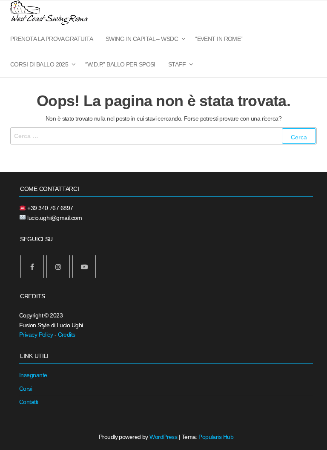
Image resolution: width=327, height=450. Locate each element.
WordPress (163, 436)
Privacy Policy (36, 334)
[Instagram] (58, 266)
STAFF (177, 64)
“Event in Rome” (219, 38)
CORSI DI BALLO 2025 (39, 64)
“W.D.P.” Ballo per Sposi (120, 64)
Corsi (25, 388)
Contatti (28, 401)
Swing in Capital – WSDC (142, 38)
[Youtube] (84, 266)
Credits (66, 334)
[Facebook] (32, 266)
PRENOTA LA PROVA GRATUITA (51, 38)
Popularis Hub (215, 436)
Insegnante (33, 375)
